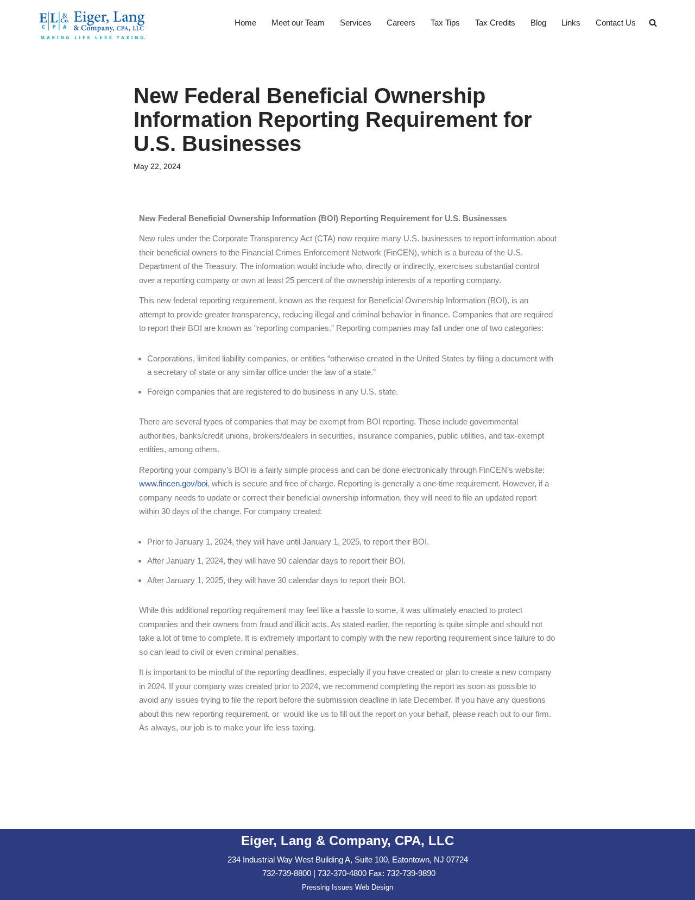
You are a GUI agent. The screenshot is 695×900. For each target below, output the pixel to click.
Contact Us (616, 22)
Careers (401, 22)
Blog (538, 22)
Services (355, 22)
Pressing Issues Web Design (347, 887)
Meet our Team (298, 22)
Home (245, 22)
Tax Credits (495, 22)
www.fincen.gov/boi (173, 483)
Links (570, 22)
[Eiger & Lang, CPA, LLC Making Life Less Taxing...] (92, 25)
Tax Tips (445, 22)
